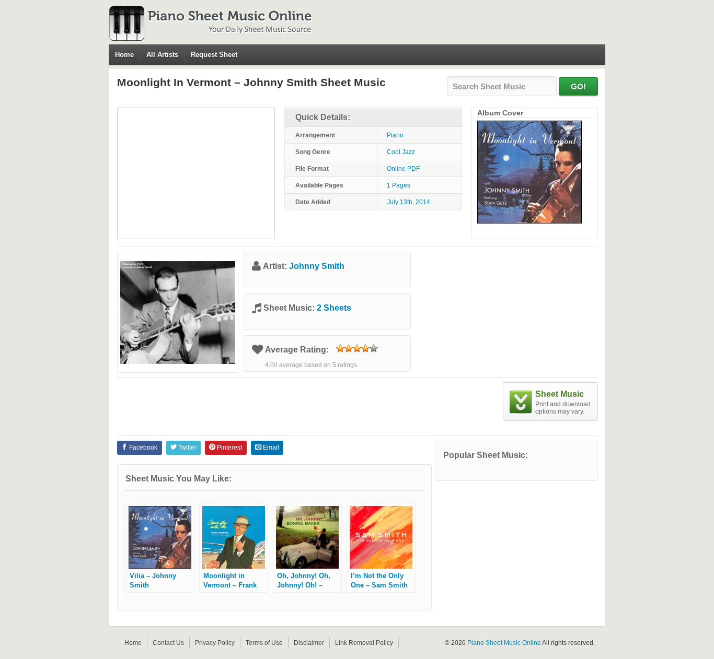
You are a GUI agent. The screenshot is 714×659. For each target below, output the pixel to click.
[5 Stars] (374, 348)
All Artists (162, 54)
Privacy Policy (215, 642)
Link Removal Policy (364, 642)
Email (270, 447)
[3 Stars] (357, 348)
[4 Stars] (365, 348)
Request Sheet (214, 54)
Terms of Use (264, 642)
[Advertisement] (196, 173)
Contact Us (168, 642)
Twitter (187, 447)
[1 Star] (340, 348)
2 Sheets (334, 307)
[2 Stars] (348, 348)
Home (124, 54)
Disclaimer (309, 642)
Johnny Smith (316, 266)
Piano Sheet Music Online (504, 642)
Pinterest (228, 447)
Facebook (142, 447)
